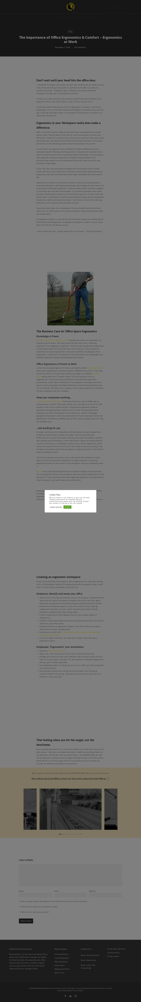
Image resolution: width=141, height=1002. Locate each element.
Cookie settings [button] (56, 507)
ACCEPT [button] (67, 507)
